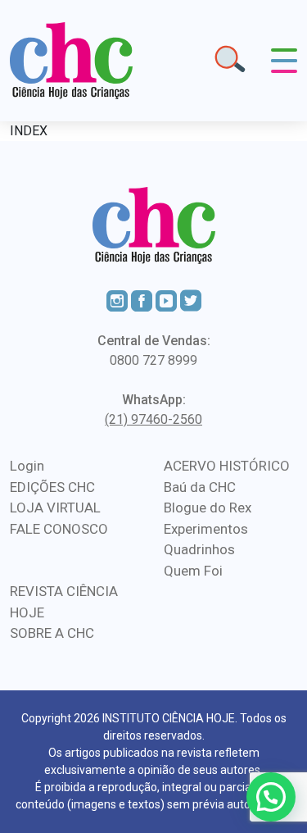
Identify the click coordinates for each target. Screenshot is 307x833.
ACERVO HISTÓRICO (227, 465)
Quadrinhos (199, 549)
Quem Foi (193, 570)
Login (27, 465)
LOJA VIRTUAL (55, 507)
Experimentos (206, 529)
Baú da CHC (200, 487)
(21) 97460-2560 (153, 419)
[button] (271, 797)
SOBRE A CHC (52, 633)
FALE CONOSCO (59, 529)
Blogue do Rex (207, 507)
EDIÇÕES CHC (52, 487)
